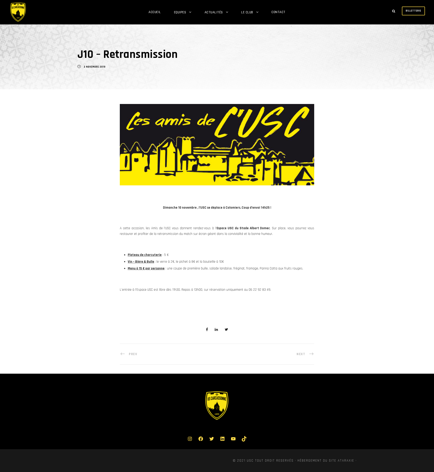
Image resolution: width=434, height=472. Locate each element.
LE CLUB (247, 12)
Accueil (155, 12)
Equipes (180, 12)
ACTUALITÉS (214, 12)
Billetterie (413, 10)
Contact (278, 12)
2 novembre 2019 (95, 66)
